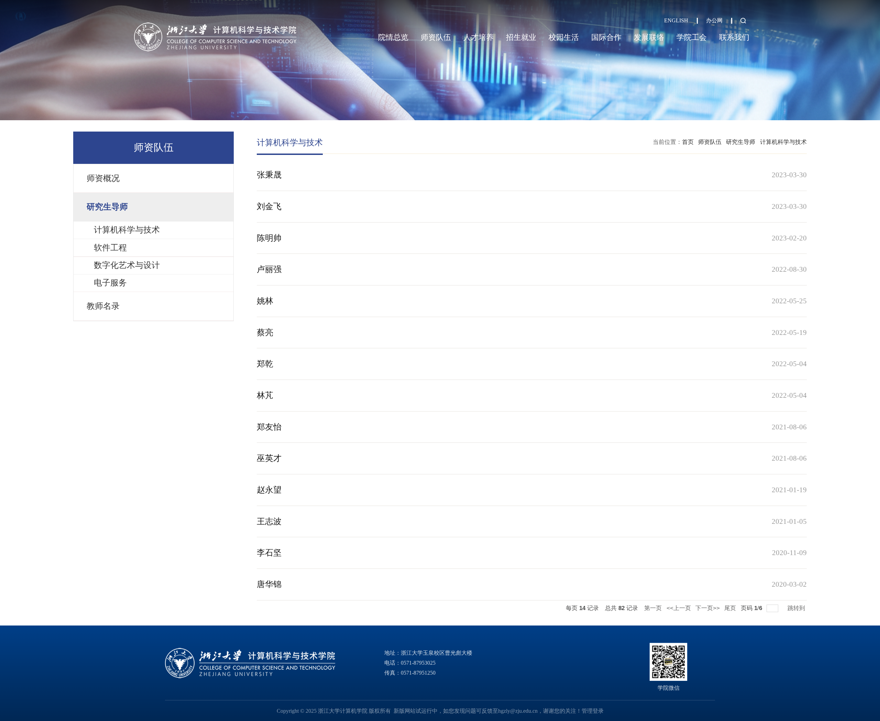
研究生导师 (740, 142)
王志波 (269, 521)
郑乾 (265, 363)
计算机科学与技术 (783, 142)
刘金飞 (269, 206)
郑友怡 (269, 427)
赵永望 (269, 489)
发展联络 (649, 37)
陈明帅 (269, 238)
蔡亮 (265, 332)
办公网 (714, 20)
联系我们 (734, 37)
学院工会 (691, 37)
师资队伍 (436, 37)
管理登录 (593, 711)
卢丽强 (269, 269)
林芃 (265, 395)
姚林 (265, 300)
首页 (688, 142)
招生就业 (521, 37)
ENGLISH (676, 20)
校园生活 (564, 37)
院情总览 (393, 37)
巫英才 (269, 458)
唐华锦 (269, 584)
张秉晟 (269, 174)
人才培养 (478, 37)
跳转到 (797, 608)
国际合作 (606, 37)
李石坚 (269, 552)
